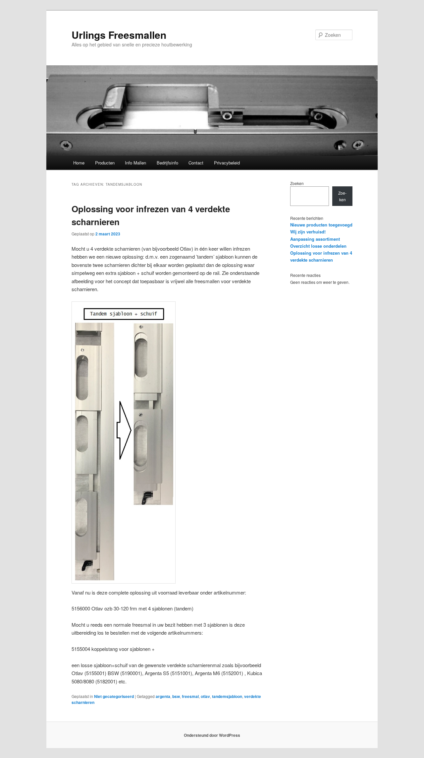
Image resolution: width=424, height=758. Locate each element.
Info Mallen (135, 162)
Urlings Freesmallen (119, 35)
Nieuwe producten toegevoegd (321, 224)
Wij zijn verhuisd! (308, 231)
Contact (195, 162)
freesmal (190, 696)
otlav (205, 696)
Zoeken (297, 183)
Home (78, 162)
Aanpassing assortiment (315, 239)
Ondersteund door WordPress (212, 735)
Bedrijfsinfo (167, 162)
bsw (176, 696)
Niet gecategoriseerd (114, 696)
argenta (163, 696)
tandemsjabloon (227, 696)
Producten (105, 162)
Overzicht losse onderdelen (318, 246)
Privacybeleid (227, 162)
